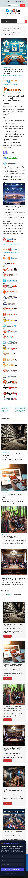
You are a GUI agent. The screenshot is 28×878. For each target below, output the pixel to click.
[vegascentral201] (10, 389)
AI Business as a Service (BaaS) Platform (12, 92)
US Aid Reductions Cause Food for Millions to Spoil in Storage (13, 454)
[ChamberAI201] (10, 165)
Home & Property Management (10, 84)
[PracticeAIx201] (10, 293)
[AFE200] (10, 338)
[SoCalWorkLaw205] (10, 299)
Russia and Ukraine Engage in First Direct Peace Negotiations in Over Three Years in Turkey (13, 579)
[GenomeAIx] (10, 282)
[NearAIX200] (10, 400)
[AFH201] (10, 344)
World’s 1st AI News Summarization (11, 244)
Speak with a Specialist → (13, 869)
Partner (22, 5)
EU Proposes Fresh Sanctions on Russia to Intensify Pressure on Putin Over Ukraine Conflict (12, 495)
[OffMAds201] (10, 276)
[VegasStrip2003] (10, 395)
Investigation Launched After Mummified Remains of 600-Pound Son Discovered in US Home (13, 790)
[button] (26, 21)
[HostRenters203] (10, 259)
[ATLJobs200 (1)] (10, 349)
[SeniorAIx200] (10, 327)
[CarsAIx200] (10, 287)
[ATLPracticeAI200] (10, 366)
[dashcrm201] (10, 383)
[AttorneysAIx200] (10, 304)
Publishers (6, 21)
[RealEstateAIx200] (10, 372)
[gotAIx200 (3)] (10, 154)
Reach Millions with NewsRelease (11, 252)
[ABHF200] (10, 332)
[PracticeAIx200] (10, 361)
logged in (9, 594)
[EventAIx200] (10, 270)
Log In (5, 5)
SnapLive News (17, 75)
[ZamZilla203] (10, 159)
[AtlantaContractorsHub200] (10, 321)
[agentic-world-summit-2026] (14, 204)
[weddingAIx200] (10, 378)
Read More (7, 636)
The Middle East (7, 67)
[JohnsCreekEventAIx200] (10, 355)
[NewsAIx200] (10, 310)
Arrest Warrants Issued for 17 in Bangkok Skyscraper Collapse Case (12, 832)
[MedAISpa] (10, 316)
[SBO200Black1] (10, 265)
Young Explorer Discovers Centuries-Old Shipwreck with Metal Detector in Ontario (12, 537)
